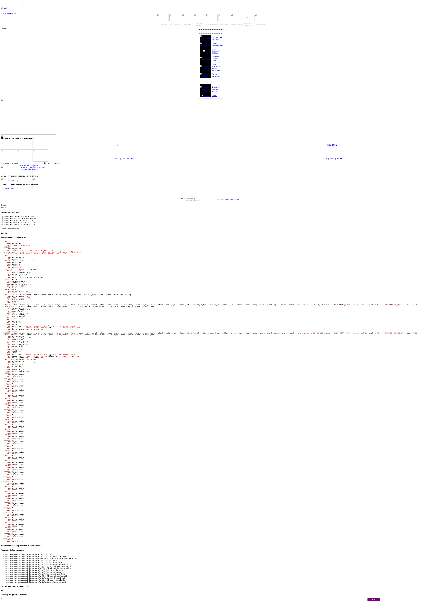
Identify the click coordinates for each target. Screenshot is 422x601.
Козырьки (215, 87)
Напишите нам (10, 13)
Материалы (9, 188)
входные (215, 89)
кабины (215, 58)
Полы (214, 49)
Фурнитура (9, 180)
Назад (374, 599)
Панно (214, 74)
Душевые (215, 56)
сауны (214, 60)
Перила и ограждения (334, 159)
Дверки (214, 64)
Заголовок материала (30, 166)
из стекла (215, 39)
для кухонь (216, 70)
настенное (216, 76)
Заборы (214, 96)
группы (214, 91)
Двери (214, 43)
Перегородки (217, 37)
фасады (214, 68)
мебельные (216, 66)
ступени (215, 53)
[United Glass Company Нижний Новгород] (4, 8)
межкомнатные (217, 45)
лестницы (215, 51)
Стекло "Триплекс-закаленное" (124, 159)
